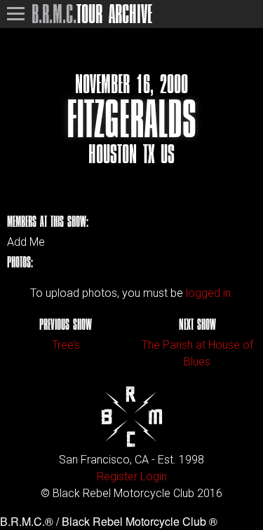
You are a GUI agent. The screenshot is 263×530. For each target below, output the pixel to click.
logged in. (210, 293)
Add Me (26, 242)
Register (117, 476)
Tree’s (66, 344)
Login (153, 476)
